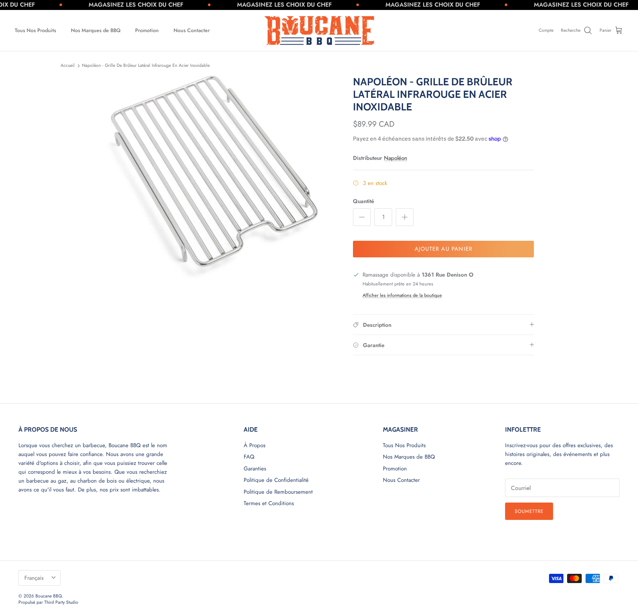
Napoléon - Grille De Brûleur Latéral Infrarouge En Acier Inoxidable (146, 65)
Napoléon (395, 158)
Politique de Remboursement (278, 492)
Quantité (363, 201)
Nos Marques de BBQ (95, 30)
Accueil (68, 65)
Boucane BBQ (48, 596)
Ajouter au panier (443, 249)
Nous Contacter (192, 30)
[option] (220, 179)
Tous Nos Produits (35, 30)
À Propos (254, 445)
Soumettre (529, 511)
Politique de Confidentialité (276, 480)
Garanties (255, 469)
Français (34, 578)
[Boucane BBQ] (319, 30)
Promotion (147, 30)
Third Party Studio (61, 602)
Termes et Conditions (269, 503)
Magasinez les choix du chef (116, 4)
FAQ (249, 457)
